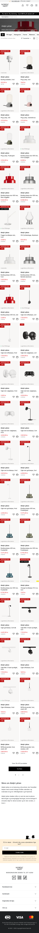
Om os (4, 908)
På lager (9, 34)
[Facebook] (14, 877)
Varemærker (5, 17)
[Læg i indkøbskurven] (17, 84)
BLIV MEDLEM (15, 1)
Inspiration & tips (8, 901)
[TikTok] (25, 877)
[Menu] (36, 5)
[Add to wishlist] (13, 84)
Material (32, 34)
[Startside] (5, 5)
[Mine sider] (22, 5)
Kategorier (17, 34)
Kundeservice (7, 887)
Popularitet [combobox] (26, 38)
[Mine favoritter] (27, 5)
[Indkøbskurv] (32, 5)
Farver (25, 34)
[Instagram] (19, 877)
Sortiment (5, 894)
